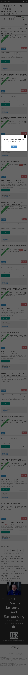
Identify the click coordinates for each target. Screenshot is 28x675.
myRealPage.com (14, 648)
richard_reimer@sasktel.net (17, 623)
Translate (25, 17)
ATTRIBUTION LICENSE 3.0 (22, 651)
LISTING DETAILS (5, 61)
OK (14, 146)
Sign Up (8, 1)
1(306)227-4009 (4, 68)
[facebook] (14, 627)
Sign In (3, 1)
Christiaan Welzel (9, 651)
